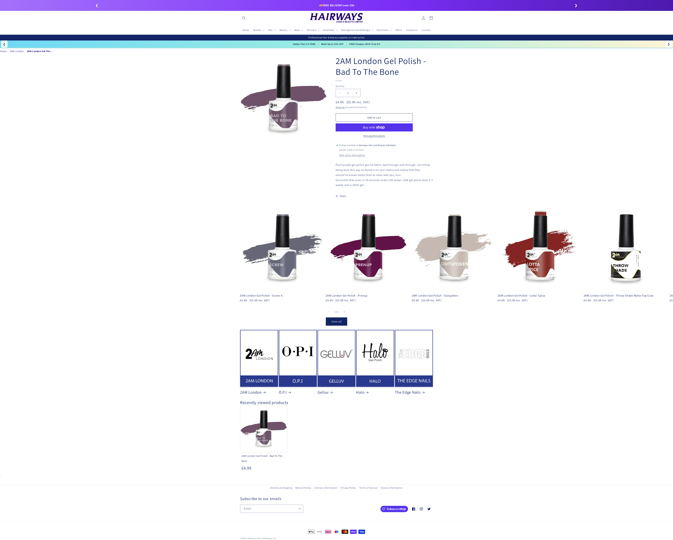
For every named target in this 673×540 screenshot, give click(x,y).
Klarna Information (392, 487)
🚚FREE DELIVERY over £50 (336, 5)
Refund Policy (303, 487)
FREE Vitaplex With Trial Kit (364, 44)
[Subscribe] (299, 509)
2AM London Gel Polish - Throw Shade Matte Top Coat (619, 295)
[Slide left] (329, 312)
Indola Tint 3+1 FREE (304, 44)
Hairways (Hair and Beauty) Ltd (261, 538)
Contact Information (325, 487)
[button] (244, 18)
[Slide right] (344, 312)
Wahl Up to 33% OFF (332, 44)
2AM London (251, 392)
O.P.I (283, 392)
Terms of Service (368, 487)
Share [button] (343, 196)
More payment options (374, 135)
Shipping (340, 107)
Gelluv (323, 392)
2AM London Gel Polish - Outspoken (435, 295)
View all (337, 321)
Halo (360, 392)
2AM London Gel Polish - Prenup (347, 295)
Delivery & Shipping (281, 487)
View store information (352, 155)
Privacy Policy (348, 487)
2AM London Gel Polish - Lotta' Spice (521, 295)
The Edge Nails (408, 392)
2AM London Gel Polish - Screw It (261, 295)
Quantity (340, 86)
